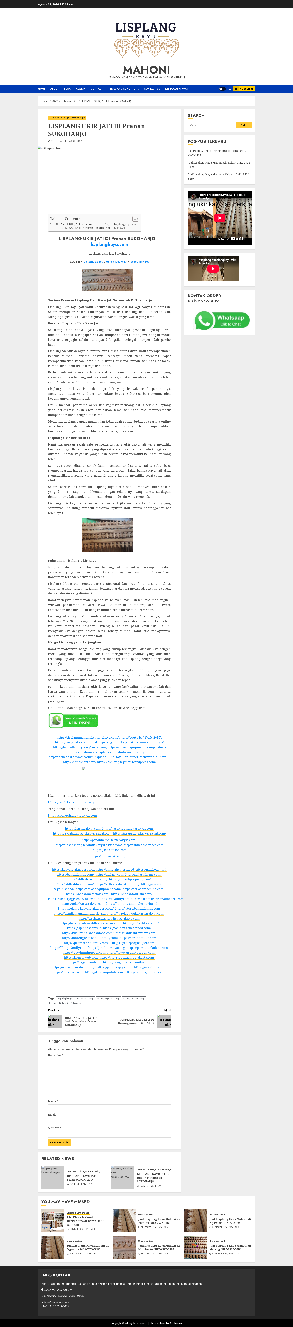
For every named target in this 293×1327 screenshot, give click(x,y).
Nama (53, 1101)
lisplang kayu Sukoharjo (108, 998)
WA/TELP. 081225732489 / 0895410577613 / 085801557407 (97, 227)
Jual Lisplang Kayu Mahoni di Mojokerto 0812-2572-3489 (159, 1247)
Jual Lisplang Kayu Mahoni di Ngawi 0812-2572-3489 (230, 1221)
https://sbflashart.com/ (79, 762)
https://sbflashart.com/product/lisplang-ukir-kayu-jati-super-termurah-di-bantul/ (109, 757)
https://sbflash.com (109, 874)
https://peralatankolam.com (146, 948)
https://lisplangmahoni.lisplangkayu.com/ (88, 737)
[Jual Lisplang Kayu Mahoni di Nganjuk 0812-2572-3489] (52, 1247)
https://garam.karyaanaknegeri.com (157, 899)
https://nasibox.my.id (150, 869)
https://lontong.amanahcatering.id (131, 904)
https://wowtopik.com (149, 967)
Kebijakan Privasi (176, 88)
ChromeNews (157, 1323)
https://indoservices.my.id (109, 856)
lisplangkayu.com (109, 244)
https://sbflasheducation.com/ (116, 884)
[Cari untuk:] (212, 125)
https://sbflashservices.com (143, 845)
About (54, 88)
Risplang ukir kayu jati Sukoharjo (65, 1003)
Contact (97, 88)
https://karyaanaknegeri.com (73, 869)
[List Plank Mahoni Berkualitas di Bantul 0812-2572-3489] (52, 1220)
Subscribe (246, 88)
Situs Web (54, 1128)
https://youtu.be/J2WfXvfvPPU (140, 737)
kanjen (54, 141)
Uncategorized (146, 1214)
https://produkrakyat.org (105, 948)
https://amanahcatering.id (114, 869)
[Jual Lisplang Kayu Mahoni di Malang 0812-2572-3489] (195, 1247)
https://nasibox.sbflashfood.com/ (126, 928)
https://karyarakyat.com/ (83, 828)
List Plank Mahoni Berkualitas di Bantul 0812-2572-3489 (86, 1221)
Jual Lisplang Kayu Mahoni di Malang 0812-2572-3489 (230, 1247)
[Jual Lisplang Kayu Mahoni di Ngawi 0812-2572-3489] (195, 1220)
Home (41, 88)
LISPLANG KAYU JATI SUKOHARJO (67, 117)
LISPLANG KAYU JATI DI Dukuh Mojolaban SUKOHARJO (153, 1177)
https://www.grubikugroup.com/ (130, 952)
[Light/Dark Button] (222, 89)
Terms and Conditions (123, 88)
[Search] (230, 89)
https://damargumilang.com (146, 972)
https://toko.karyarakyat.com (83, 904)
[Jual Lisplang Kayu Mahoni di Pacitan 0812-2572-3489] (124, 1220)
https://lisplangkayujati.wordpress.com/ (126, 762)
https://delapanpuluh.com (103, 972)
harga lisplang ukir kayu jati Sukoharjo (75, 998)
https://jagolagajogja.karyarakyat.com (135, 913)
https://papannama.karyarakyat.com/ (109, 840)
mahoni (146, 70)
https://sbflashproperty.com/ (129, 879)
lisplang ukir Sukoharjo (134, 998)
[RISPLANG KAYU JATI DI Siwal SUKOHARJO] (52, 1177)
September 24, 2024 (151, 1227)
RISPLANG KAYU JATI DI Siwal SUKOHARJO (83, 1177)
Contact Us (152, 88)
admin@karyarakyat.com (55, 1302)
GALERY (81, 88)
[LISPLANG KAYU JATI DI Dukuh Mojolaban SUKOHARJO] (122, 1177)
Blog (67, 88)
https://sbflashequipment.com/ (97, 889)
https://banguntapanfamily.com (125, 962)
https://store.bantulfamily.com (137, 908)
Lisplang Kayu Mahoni (78, 1212)
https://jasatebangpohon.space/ (71, 802)
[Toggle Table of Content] (134, 219)
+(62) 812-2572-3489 (56, 1306)
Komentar (55, 1055)
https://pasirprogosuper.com (131, 943)
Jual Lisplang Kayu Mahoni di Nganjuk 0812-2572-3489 (88, 1247)
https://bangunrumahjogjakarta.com (126, 957)
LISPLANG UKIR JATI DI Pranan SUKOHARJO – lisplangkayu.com (95, 224)
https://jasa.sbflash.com (109, 850)
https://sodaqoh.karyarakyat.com (72, 815)
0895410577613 (116, 262)
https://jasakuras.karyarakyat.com (127, 828)
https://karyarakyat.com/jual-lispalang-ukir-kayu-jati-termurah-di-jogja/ (109, 742)
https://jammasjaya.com (113, 967)
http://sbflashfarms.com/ (142, 874)
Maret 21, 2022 (78, 1184)
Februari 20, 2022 (72, 141)
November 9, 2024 (79, 1229)
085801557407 (139, 262)
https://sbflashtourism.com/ (130, 894)
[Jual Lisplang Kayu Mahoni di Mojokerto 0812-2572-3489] (124, 1247)
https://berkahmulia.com (137, 938)
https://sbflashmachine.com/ (142, 889)
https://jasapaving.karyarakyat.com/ (138, 833)
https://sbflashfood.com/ (140, 923)
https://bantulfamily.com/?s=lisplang (80, 747)
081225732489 (93, 262)
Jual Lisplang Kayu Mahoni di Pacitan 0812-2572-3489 (159, 1221)
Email (53, 1114)
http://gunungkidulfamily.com (107, 899)
